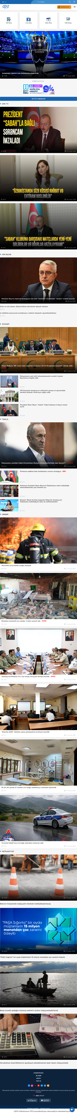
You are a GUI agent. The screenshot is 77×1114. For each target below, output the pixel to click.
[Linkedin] (45, 1085)
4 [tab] (39, 81)
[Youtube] (38, 1085)
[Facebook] (29, 1085)
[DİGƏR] (74, 7)
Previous (3, 55)
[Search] (69, 2)
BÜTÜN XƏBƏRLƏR (38, 99)
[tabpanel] (38, 55)
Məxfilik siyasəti (45, 1108)
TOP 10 (38, 1081)
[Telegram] (42, 1085)
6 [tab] (43, 81)
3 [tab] (36, 81)
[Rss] (48, 1085)
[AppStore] (45, 1100)
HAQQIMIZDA (38, 1073)
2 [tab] (34, 81)
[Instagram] (32, 1085)
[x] (35, 1085)
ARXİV (38, 1078)
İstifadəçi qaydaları (32, 1108)
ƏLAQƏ (38, 1075)
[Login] (74, 2)
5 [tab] (41, 81)
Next (74, 55)
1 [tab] (32, 81)
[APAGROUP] (38, 1095)
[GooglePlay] (32, 1100)
